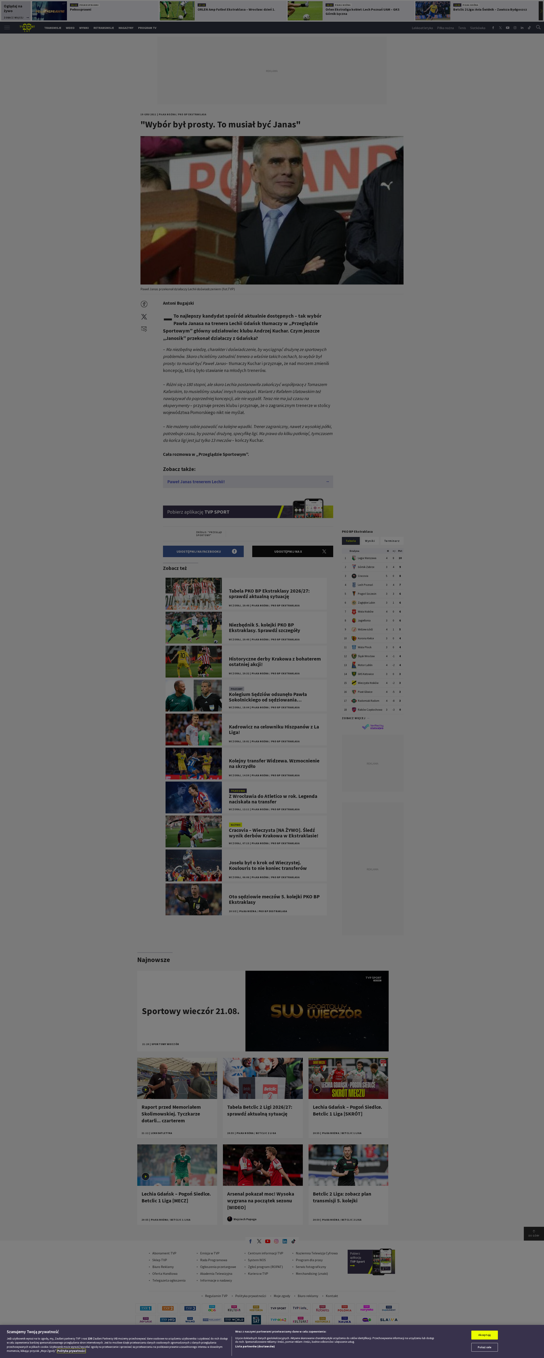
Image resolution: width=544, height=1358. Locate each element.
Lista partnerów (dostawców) (255, 1346)
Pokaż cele (484, 1347)
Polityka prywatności (71, 1351)
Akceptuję (484, 1335)
